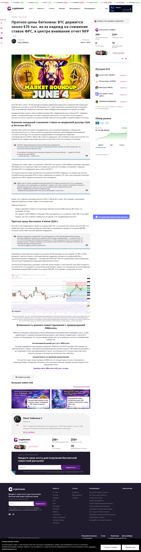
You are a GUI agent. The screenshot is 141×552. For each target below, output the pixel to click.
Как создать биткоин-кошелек (99, 512)
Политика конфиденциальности (55, 471)
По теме (55, 492)
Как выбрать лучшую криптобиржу (100, 509)
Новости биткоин (23, 17)
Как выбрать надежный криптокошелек (102, 514)
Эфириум (56, 498)
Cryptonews (14, 17)
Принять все (130, 547)
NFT (54, 500)
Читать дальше (29, 432)
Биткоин (55, 495)
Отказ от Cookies (110, 547)
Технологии (56, 514)
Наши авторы (127, 488)
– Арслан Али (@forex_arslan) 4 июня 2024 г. (31, 245)
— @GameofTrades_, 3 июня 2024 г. (28, 156)
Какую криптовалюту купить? (99, 492)
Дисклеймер (127, 536)
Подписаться (70, 467)
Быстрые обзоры (58, 520)
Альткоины (56, 506)
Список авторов (118, 53)
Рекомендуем (89, 8)
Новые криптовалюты (96, 500)
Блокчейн (56, 509)
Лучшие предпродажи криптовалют (101, 503)
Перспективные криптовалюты (99, 506)
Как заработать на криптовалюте (100, 520)
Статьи (51, 8)
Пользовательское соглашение (88, 537)
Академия (75, 492)
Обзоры (62, 8)
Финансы (56, 512)
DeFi (54, 503)
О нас (103, 536)
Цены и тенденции (59, 517)
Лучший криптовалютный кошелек (113, 217)
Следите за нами (23, 377)
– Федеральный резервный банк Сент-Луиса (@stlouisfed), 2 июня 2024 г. (40, 190)
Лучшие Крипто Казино (97, 517)
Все (30, 8)
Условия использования (72, 471)
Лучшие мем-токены (96, 498)
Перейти (123, 75)
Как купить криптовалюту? (98, 495)
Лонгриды (56, 523)
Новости (40, 8)
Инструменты (74, 8)
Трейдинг (75, 498)
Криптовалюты (77, 495)
